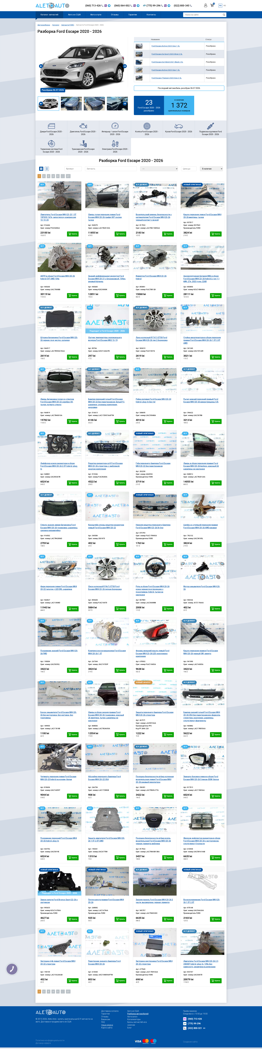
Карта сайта (106, 1028)
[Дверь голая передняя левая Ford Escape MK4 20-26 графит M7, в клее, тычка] (107, 195)
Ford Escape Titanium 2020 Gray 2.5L (167, 78)
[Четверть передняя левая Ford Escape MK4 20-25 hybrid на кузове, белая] (59, 757)
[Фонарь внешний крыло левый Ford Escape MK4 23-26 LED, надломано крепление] (155, 632)
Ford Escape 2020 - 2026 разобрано (149, 105)
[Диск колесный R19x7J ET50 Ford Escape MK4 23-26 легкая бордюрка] (107, 567)
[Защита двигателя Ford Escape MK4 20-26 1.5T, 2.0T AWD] (107, 819)
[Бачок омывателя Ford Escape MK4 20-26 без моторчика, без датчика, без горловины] (59, 693)
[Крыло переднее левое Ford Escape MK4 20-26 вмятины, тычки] (202, 195)
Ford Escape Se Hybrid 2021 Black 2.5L (167, 62)
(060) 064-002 (122, 5)
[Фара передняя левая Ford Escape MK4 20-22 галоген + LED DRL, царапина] (59, 567)
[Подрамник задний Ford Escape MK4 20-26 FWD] (59, 632)
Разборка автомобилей (137, 1014)
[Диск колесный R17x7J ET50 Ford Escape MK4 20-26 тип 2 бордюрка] (155, 318)
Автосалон (132, 1017)
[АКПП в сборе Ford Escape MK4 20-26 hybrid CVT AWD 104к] (59, 257)
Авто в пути (95, 14)
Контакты (151, 14)
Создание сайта (190, 1042)
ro (225, 6)
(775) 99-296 (153, 5)
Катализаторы (134, 1019)
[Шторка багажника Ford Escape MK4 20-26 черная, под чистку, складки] (59, 318)
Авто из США (74, 14)
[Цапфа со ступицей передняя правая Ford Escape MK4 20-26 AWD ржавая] (202, 506)
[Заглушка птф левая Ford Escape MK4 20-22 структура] (59, 942)
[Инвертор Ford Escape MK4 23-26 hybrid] (155, 257)
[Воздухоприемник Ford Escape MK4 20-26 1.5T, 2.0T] (202, 881)
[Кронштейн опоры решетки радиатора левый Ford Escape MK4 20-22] (107, 506)
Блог (129, 1028)
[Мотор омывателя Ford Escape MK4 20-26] (202, 567)
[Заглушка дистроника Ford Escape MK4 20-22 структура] (155, 942)
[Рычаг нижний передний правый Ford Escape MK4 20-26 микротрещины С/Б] (202, 380)
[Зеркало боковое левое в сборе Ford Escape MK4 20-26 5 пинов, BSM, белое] (202, 757)
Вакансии (105, 1019)
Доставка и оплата (109, 1011)
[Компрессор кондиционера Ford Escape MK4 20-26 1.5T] (107, 632)
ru (220, 6)
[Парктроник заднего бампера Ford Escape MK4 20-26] (107, 942)
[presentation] (41, 66)
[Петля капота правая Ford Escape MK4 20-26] (107, 881)
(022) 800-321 (196, 1028)
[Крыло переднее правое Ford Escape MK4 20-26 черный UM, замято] (202, 632)
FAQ (103, 1022)
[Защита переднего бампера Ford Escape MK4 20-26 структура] (155, 693)
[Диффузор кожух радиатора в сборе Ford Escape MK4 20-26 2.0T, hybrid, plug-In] (59, 444)
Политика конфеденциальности (50, 1040)
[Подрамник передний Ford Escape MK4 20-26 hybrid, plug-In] (59, 819)
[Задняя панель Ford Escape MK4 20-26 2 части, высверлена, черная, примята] (155, 881)
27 (68, 176)
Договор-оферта (43, 1043)
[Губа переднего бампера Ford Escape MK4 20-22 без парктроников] (155, 444)
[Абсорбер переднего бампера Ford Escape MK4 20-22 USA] (107, 757)
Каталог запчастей (49, 14)
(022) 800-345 (182, 5)
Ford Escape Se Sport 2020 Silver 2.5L (167, 54)
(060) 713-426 (93, 5)
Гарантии (132, 14)
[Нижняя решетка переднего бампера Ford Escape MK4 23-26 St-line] (155, 506)
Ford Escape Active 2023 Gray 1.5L (166, 46)
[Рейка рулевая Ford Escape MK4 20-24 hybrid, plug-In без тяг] (155, 380)
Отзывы (115, 14)
